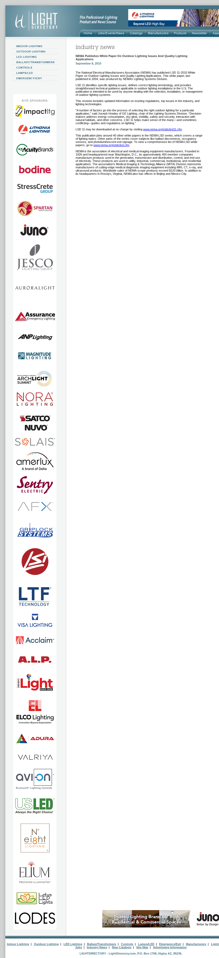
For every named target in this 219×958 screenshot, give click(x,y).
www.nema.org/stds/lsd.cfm (111, 145)
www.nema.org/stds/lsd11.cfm (162, 129)
